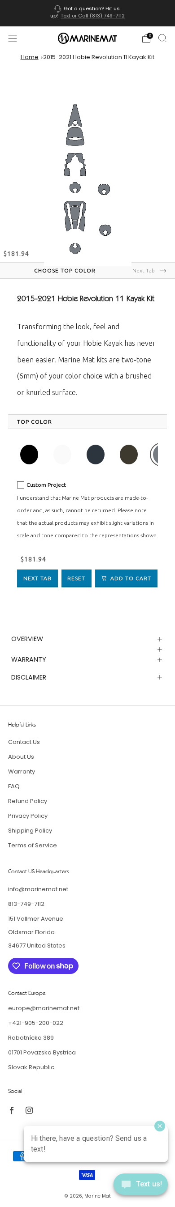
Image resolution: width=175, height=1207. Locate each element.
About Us (21, 756)
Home (30, 57)
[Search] (162, 38)
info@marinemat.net (38, 889)
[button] (29, 454)
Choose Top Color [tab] (65, 270)
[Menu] (12, 38)
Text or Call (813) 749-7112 (93, 15)
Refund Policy (27, 801)
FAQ (14, 786)
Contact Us (24, 742)
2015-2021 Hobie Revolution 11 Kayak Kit (98, 57)
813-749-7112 (26, 904)
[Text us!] (140, 1187)
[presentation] (34, 422)
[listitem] (88, 13)
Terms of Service (32, 845)
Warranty (21, 771)
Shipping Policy (30, 830)
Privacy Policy (28, 816)
